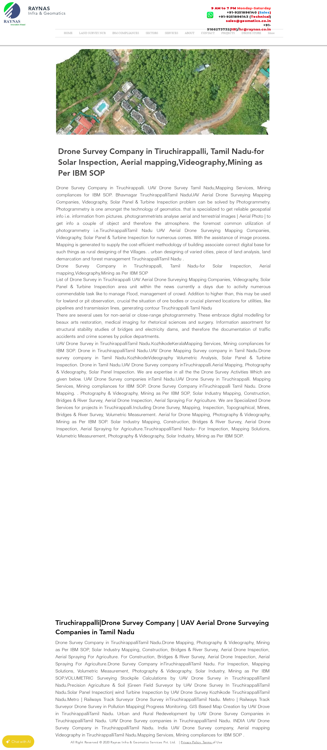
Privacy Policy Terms (196, 742)
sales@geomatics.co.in (248, 21)
